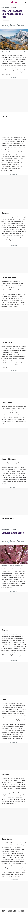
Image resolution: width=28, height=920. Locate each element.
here (9, 26)
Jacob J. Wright (6, 20)
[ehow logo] (14, 2)
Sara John (5, 536)
